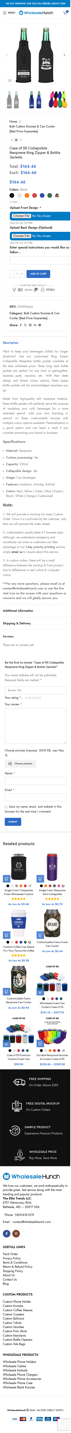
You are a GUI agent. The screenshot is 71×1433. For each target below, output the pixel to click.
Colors (13, 190)
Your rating (13, 697)
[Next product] (21, 140)
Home (13, 122)
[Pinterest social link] (30, 325)
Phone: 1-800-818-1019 (19, 1215)
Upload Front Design (25, 208)
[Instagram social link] (16, 1233)
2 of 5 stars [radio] (30, 697)
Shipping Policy (13, 1271)
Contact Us (10, 1280)
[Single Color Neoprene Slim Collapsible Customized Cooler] (52, 867)
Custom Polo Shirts (15, 1331)
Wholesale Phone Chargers (20, 1375)
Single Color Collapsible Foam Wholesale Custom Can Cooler (19, 894)
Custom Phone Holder (17, 1302)
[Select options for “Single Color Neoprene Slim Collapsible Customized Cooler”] (40, 879)
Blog (6, 1284)
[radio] (11, 195)
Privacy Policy (12, 1258)
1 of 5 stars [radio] (26, 697)
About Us (9, 1275)
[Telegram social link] (39, 325)
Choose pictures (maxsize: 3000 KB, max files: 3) (35, 753)
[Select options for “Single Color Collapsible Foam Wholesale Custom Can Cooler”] (6, 879)
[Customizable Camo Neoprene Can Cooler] (19, 980)
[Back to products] (16, 140)
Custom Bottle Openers (17, 1340)
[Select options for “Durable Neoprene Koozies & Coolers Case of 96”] (40, 1043)
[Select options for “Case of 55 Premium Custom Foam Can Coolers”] (6, 1043)
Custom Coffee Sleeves (17, 1310)
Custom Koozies (13, 1306)
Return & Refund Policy (17, 1267)
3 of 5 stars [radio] (33, 697)
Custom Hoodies (13, 1327)
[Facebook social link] (20, 325)
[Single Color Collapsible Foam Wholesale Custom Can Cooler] (19, 867)
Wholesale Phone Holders (19, 1362)
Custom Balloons (13, 1319)
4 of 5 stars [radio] (36, 697)
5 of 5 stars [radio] (39, 697)
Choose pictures (23, 763)
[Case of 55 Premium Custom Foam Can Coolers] (19, 1031)
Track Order (10, 1254)
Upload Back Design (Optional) (31, 228)
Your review (13, 704)
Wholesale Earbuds (15, 1370)
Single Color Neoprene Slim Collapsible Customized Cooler (52, 894)
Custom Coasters (13, 1314)
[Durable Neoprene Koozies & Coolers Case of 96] (52, 1031)
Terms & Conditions (15, 1263)
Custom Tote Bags (14, 1344)
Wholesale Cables (14, 1366)
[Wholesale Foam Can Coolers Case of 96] (52, 980)
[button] (6, 55)
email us (17, 552)
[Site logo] (36, 12)
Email (9, 790)
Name (10, 773)
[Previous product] (11, 140)
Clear (14, 201)
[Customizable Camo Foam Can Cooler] (52, 923)
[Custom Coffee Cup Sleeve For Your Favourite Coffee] (19, 923)
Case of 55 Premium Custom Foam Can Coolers (18, 1059)
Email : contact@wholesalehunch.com (27, 1222)
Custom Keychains (14, 1336)
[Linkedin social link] (35, 325)
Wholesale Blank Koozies (19, 1387)
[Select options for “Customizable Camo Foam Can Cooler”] (40, 935)
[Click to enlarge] (10, 80)
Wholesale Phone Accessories (22, 1379)
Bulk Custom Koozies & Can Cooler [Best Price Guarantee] (32, 129)
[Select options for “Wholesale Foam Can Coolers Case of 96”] (40, 991)
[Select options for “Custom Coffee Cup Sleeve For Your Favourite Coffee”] (6, 935)
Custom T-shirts (12, 1323)
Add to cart (38, 274)
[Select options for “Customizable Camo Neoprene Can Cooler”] (6, 991)
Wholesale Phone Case (17, 1383)
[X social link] (25, 325)
